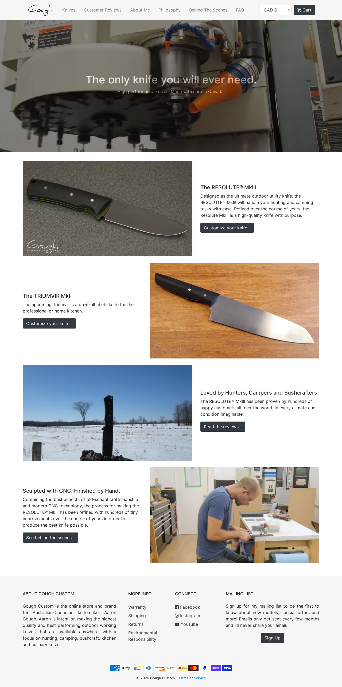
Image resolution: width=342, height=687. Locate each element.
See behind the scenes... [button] (50, 537)
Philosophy (169, 10)
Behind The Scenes (208, 10)
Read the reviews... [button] (223, 426)
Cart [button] (306, 10)
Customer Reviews (103, 10)
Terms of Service (192, 678)
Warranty (137, 607)
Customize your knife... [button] (227, 227)
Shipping (137, 615)
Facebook (189, 607)
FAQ (240, 10)
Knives (68, 10)
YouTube (188, 624)
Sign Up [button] (273, 637)
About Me (140, 10)
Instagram (189, 615)
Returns (135, 624)
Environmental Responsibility (142, 636)
